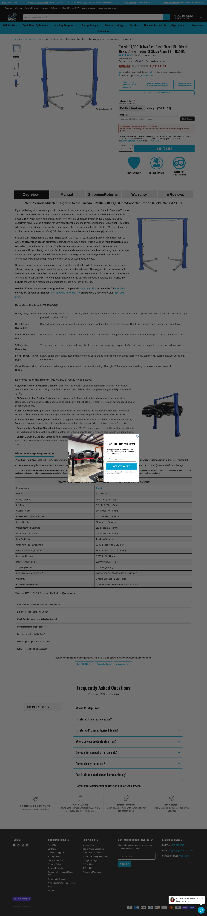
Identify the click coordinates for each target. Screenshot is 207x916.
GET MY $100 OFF (121, 466)
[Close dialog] (137, 436)
